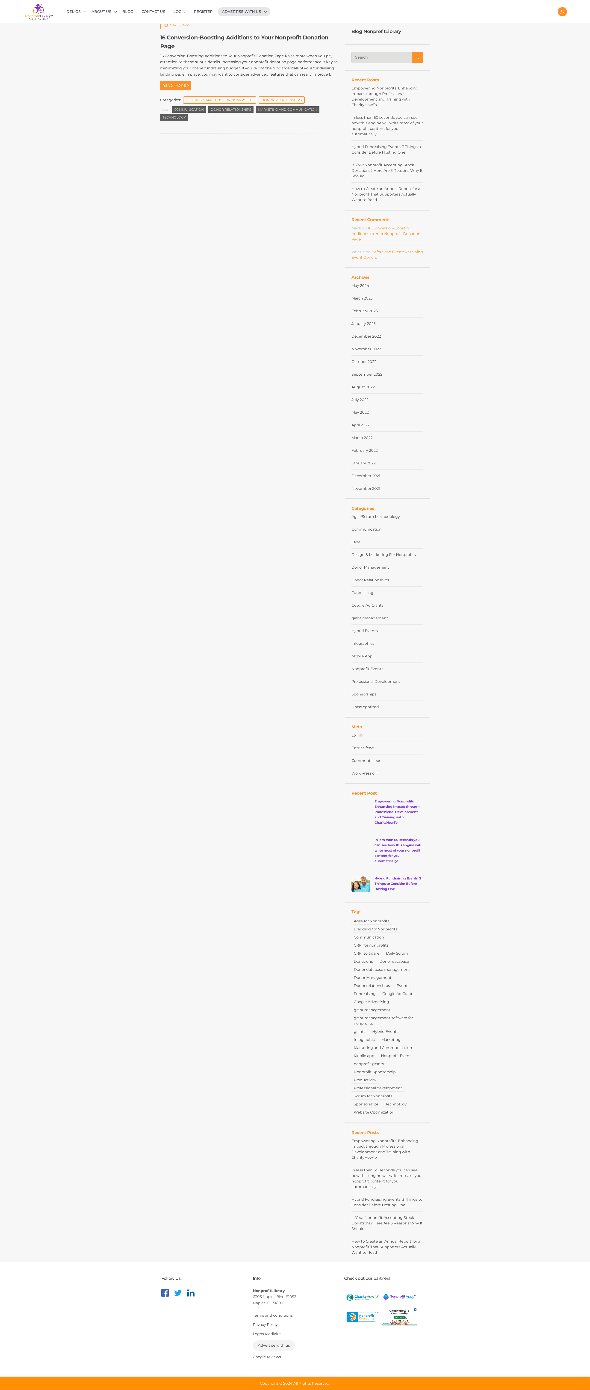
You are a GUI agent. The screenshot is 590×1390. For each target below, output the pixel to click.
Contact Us (153, 11)
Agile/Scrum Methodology (375, 516)
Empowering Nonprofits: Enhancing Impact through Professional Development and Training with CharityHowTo (384, 96)
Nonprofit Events (367, 669)
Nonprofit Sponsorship (375, 1072)
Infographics (362, 643)
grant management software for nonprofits (383, 1021)
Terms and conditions (273, 1315)
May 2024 (360, 285)
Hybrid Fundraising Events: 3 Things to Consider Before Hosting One (386, 149)
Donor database (394, 961)
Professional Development (375, 681)
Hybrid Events (364, 631)
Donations (363, 961)
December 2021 (365, 476)
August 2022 (363, 387)
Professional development (378, 1088)
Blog (127, 11)
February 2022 (364, 450)
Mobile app (364, 1056)
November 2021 (365, 488)
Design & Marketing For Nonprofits (220, 100)
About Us (101, 11)
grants (360, 1031)
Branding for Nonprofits (375, 929)
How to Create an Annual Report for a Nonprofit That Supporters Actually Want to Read (385, 194)
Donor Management (370, 567)
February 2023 (364, 311)
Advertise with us (241, 11)
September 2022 (366, 374)
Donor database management (382, 969)
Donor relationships (231, 109)
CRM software (366, 953)
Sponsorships (363, 694)
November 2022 (366, 349)
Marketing (391, 1039)
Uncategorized (365, 707)
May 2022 (360, 412)
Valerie (358, 252)
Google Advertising (371, 1002)
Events (403, 985)
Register (203, 11)
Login (179, 11)
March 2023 (362, 298)
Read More (174, 85)
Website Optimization (374, 1112)
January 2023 (363, 323)
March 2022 (362, 438)
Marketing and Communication (287, 109)
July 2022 (360, 400)
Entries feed (362, 748)
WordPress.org (364, 773)
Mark (356, 228)
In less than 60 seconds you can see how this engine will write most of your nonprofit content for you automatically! (387, 125)
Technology (174, 117)
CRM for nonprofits (371, 945)
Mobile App (361, 656)
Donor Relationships (281, 100)
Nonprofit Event (396, 1056)
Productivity (365, 1080)
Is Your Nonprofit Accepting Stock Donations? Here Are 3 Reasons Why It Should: (387, 170)
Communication (189, 109)
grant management (369, 618)
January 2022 (363, 463)
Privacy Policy (265, 1324)
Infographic (364, 1039)
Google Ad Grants (367, 605)
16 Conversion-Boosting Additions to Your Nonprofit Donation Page (385, 233)
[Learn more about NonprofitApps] (399, 1297)
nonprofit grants (369, 1064)
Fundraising (362, 593)
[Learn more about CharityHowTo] (362, 1297)
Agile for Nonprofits (371, 921)
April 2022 (360, 425)
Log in (357, 735)
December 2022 (366, 336)
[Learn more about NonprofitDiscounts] (362, 1316)
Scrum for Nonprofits (373, 1096)
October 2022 (363, 361)
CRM (355, 542)
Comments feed (366, 760)
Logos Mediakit (267, 1334)
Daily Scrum (397, 953)
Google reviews (267, 1357)
